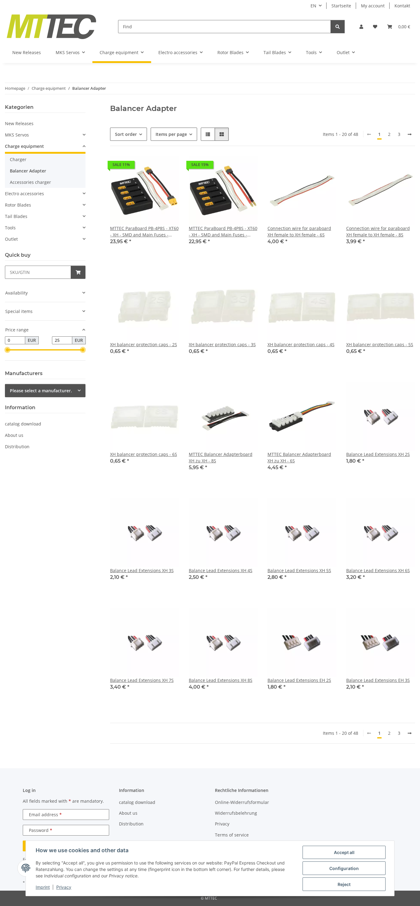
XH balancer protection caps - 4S (301, 344)
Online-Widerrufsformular (242, 802)
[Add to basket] (78, 272)
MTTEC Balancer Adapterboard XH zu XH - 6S (299, 457)
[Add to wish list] (168, 166)
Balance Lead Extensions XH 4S (220, 570)
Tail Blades (16, 216)
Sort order (126, 134)
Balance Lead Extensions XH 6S (378, 570)
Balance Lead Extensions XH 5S (299, 570)
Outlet (11, 239)
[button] (361, 26)
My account (373, 6)
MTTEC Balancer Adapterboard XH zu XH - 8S (220, 457)
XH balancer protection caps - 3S (222, 344)
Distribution (17, 446)
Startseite (341, 6)
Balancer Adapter (28, 171)
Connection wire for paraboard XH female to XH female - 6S (299, 231)
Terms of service (232, 835)
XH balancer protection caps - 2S (143, 344)
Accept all (344, 852)
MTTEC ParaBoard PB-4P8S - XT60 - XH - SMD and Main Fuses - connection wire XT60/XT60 (144, 231)
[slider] (7, 349)
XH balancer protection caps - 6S (143, 454)
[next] (409, 134)
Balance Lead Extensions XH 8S (220, 680)
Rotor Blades (18, 205)
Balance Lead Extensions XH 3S (142, 570)
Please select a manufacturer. (41, 391)
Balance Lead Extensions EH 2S (299, 680)
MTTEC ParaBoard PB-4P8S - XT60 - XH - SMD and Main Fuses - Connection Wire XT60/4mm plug (223, 231)
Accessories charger (30, 182)
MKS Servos (17, 135)
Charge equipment (24, 146)
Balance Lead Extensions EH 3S (378, 680)
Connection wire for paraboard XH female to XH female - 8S (378, 231)
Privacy (63, 887)
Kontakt (402, 6)
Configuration (344, 868)
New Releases (19, 123)
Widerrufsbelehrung (236, 813)
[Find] (338, 26)
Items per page (171, 134)
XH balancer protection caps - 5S (379, 344)
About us (14, 435)
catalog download (23, 424)
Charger (18, 159)
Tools (10, 228)
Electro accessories (24, 193)
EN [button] (313, 6)
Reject (344, 884)
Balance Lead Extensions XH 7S (142, 680)
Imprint (43, 887)
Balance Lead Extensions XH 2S (378, 454)
